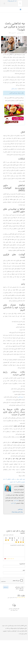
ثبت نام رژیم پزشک (11, 1)
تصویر (12, 538)
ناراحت (18, 542)
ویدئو (10, 538)
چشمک (16, 542)
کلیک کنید (13, 503)
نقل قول (17, 540)
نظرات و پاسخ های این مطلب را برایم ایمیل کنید (19, 588)
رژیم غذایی (22, 19)
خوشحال (6, 540)
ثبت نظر (5, 587)
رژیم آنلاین (20, 509)
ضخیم (23, 538)
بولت (21, 540)
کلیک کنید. (15, 500)
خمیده (21, 538)
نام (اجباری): (22, 564)
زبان (21, 542)
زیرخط (18, 538)
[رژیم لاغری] (14, 114)
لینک (14, 538)
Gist (12, 540)
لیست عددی (23, 540)
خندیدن (8, 540)
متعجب (23, 542)
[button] (3, 4)
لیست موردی (6, 538)
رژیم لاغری (15, 93)
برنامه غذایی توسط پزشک (17, 512)
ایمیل (24, 570)
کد (14, 540)
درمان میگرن (14, 89)
